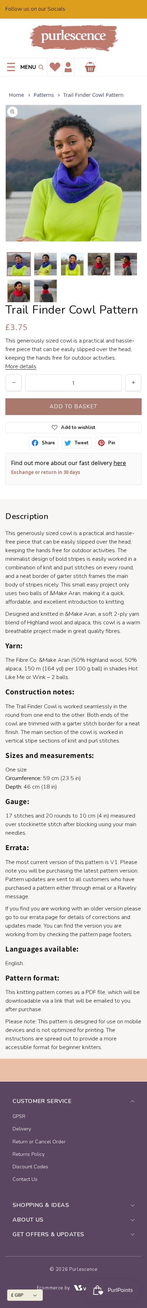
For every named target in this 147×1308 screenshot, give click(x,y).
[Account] (68, 67)
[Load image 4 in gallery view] (99, 264)
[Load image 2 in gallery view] (45, 264)
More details (20, 366)
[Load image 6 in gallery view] (18, 291)
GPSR (18, 1116)
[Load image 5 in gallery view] (125, 264)
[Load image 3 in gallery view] (72, 264)
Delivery (21, 1128)
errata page (43, 917)
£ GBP (17, 1295)
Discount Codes (30, 1166)
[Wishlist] (55, 67)
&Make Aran (54, 660)
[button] (40, 67)
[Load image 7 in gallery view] (45, 291)
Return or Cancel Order (39, 1141)
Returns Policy (28, 1154)
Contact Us (24, 1179)
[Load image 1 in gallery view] (18, 264)
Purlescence (83, 1269)
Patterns (44, 94)
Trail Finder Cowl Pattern (93, 94)
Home (16, 94)
